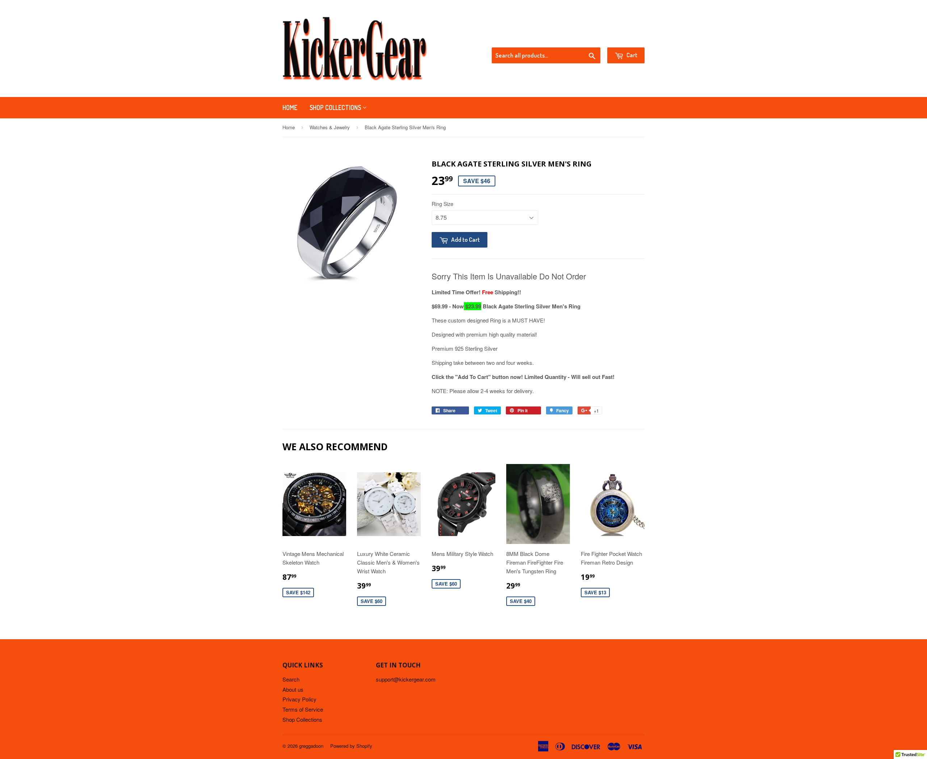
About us (292, 689)
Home (289, 107)
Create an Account (624, 38)
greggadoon (311, 745)
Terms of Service (302, 709)
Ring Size (442, 203)
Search (290, 679)
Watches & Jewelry (330, 127)
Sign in (585, 38)
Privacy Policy (299, 699)
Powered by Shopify (351, 745)
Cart (631, 55)
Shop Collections (336, 107)
